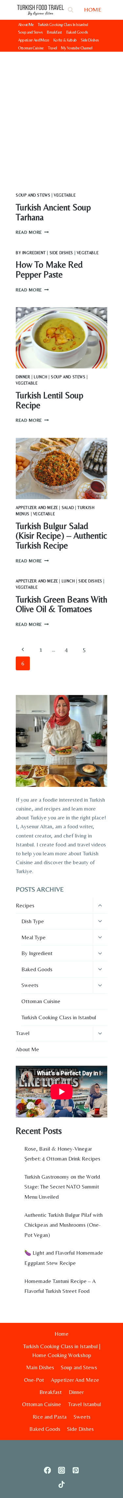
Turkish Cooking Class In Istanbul (63, 24)
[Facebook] (47, 1470)
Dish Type (32, 921)
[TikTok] (61, 1484)
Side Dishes (90, 40)
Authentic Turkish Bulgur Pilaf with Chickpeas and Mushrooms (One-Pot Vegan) (63, 1225)
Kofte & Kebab (65, 40)
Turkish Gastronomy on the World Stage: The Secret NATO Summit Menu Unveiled (62, 1186)
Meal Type (33, 937)
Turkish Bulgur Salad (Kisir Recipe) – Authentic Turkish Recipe (61, 535)
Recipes (25, 905)
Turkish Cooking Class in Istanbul (58, 1017)
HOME (92, 9)
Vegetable (64, 195)
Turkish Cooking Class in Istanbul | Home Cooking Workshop (61, 1350)
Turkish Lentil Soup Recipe (49, 400)
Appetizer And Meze (33, 40)
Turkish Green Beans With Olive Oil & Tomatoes (61, 604)
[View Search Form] (70, 10)
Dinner (23, 377)
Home (61, 1333)
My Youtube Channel (76, 47)
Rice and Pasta (49, 1416)
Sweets (29, 985)
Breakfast (54, 32)
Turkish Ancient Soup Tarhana (53, 212)
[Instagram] (61, 1470)
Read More (32, 232)
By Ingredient (31, 253)
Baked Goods (77, 32)
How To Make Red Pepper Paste (49, 269)
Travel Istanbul (84, 1404)
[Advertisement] (61, 116)
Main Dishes (40, 1367)
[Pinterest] (76, 1470)
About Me (26, 24)
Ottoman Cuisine (31, 47)
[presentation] (61, 337)
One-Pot (34, 1380)
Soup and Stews (30, 32)
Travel (52, 47)
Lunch (40, 377)
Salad (68, 507)
